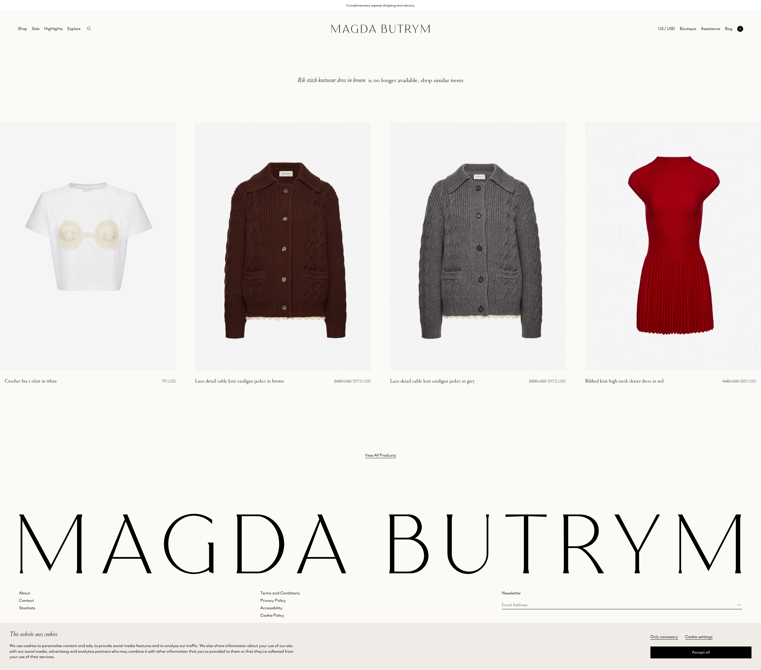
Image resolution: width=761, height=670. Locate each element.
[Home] (380, 29)
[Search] (89, 29)
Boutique (688, 28)
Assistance (710, 28)
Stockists (27, 607)
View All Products (380, 455)
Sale (36, 28)
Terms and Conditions (280, 593)
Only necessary (664, 636)
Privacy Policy (273, 600)
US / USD (666, 28)
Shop (22, 28)
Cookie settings (699, 636)
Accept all (701, 652)
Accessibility (271, 607)
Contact (26, 600)
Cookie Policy (272, 615)
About (24, 593)
